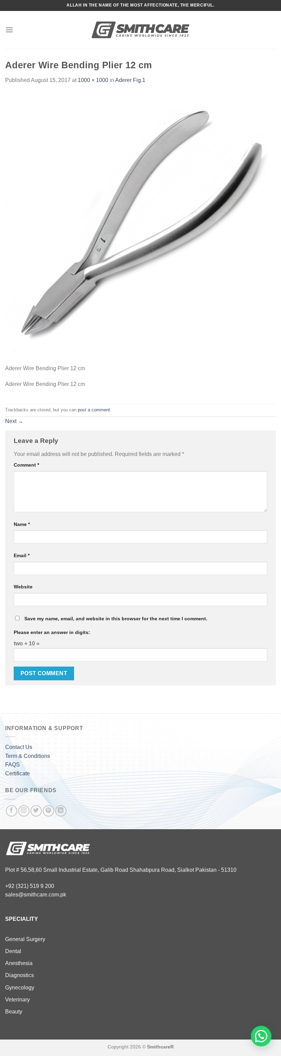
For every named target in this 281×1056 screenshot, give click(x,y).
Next (14, 421)
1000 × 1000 (93, 80)
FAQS (12, 764)
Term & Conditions (27, 756)
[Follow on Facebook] (11, 811)
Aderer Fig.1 (130, 80)
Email (21, 555)
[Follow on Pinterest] (48, 811)
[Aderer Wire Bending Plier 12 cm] (140, 228)
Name (22, 524)
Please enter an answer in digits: (52, 632)
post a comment (94, 409)
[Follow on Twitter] (36, 811)
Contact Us (18, 747)
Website (23, 586)
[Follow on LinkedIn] (60, 811)
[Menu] (9, 29)
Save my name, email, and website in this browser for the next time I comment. (115, 618)
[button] (261, 1036)
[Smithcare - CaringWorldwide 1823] (140, 30)
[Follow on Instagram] (23, 811)
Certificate (17, 773)
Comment (26, 465)
